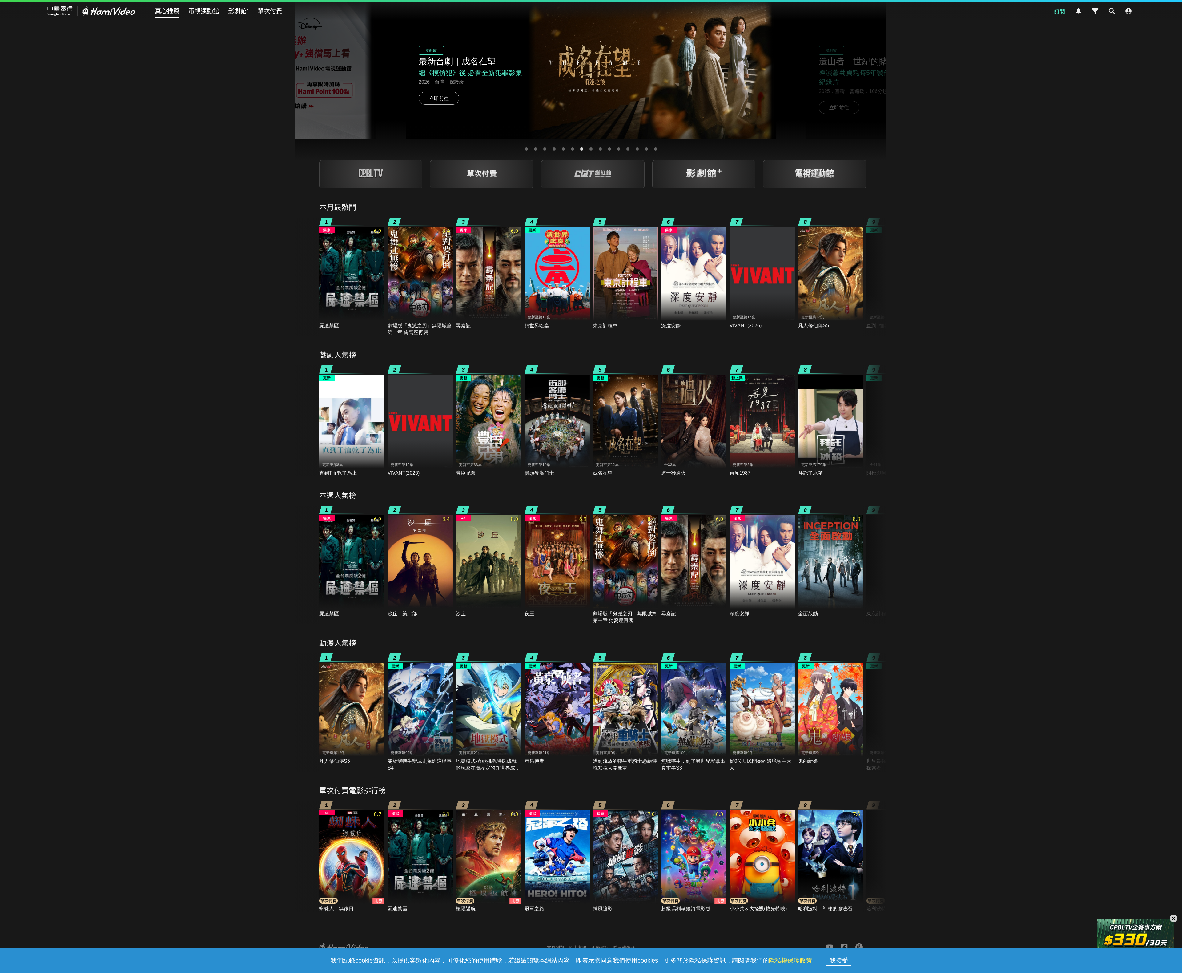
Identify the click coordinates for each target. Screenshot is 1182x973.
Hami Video (91, 11)
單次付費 (270, 10)
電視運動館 (203, 10)
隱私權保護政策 (790, 960)
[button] (526, 149)
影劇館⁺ (238, 10)
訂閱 (1059, 11)
